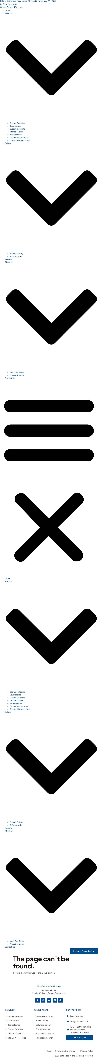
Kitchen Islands (16, 132)
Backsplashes (16, 134)
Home (7, 10)
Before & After (16, 256)
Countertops (15, 126)
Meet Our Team (17, 372)
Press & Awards (17, 375)
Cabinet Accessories (19, 137)
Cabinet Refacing (17, 123)
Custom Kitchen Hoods (20, 140)
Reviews (8, 259)
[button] (49, 478)
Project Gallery (16, 253)
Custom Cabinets (17, 129)
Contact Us (10, 378)
